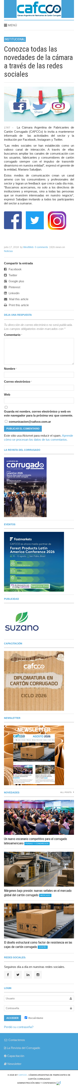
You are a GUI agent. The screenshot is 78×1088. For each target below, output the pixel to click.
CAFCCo (22, 1075)
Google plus (16, 281)
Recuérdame (35, 1018)
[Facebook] (8, 975)
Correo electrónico (18, 381)
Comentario (13, 334)
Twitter (12, 275)
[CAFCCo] (39, 16)
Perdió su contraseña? (18, 1027)
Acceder (12, 1018)
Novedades (11, 792)
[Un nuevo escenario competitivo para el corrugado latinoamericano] (39, 817)
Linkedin (13, 293)
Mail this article (18, 299)
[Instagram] (38, 975)
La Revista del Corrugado (23, 1048)
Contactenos (16, 1040)
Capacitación (15, 1056)
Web (7, 394)
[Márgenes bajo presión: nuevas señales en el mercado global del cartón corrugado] (39, 869)
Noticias (8, 251)
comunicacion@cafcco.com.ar (29, 421)
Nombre (10, 368)
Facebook (15, 269)
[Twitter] (18, 975)
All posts (66, 792)
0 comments (41, 247)
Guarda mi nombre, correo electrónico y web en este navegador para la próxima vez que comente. (38, 413)
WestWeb (28, 247)
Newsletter (14, 1063)
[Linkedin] (28, 975)
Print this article (18, 305)
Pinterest (14, 287)
